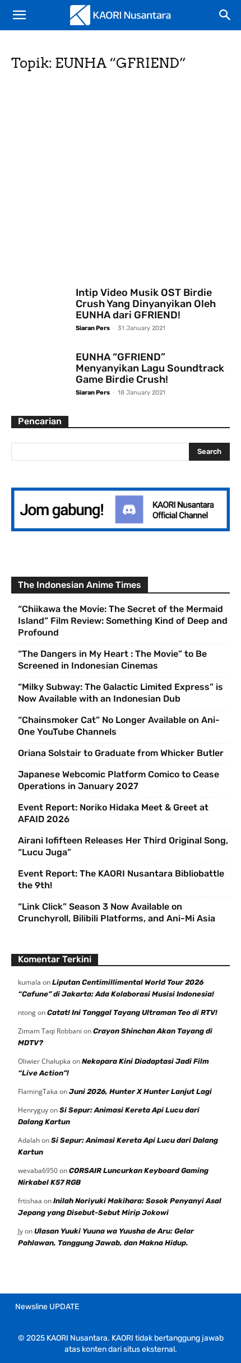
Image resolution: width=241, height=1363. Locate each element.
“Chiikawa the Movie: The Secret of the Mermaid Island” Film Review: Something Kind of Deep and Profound (123, 621)
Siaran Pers (93, 328)
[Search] (225, 15)
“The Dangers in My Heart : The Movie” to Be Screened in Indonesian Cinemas (112, 659)
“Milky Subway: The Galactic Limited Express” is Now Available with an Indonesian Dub (120, 693)
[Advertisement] (120, 182)
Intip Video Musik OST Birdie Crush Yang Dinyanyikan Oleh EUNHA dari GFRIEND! (146, 303)
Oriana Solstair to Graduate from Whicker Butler (121, 753)
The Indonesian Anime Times (79, 584)
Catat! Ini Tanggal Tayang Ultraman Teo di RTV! (132, 1012)
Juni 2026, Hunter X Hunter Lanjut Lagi (140, 1091)
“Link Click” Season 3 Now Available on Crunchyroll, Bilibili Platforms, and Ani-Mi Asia (116, 912)
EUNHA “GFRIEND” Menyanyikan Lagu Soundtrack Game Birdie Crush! (150, 368)
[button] (19, 15)
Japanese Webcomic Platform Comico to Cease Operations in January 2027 (118, 780)
